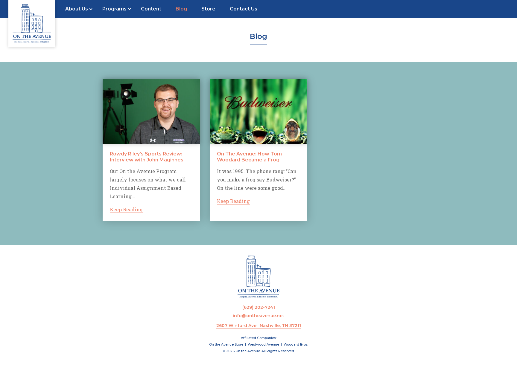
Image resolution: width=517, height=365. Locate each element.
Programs (114, 9)
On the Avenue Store (226, 344)
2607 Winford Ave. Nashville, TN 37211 (258, 325)
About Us (76, 9)
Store (208, 9)
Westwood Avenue (263, 344)
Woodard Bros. (296, 344)
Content (151, 9)
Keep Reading (126, 209)
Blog (181, 9)
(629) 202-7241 (258, 307)
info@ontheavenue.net (258, 315)
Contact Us (243, 9)
